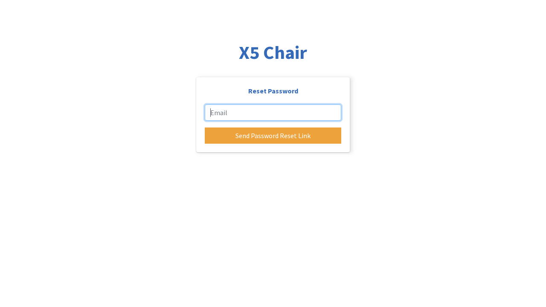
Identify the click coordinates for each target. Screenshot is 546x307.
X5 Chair (273, 52)
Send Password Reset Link (273, 135)
